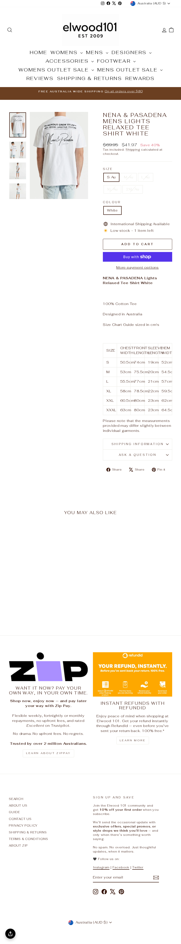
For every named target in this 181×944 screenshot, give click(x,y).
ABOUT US (18, 805)
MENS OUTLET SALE (128, 70)
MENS (95, 52)
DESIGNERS (129, 52)
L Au (145, 177)
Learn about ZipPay (48, 753)
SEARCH (16, 799)
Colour (112, 202)
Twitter (137, 867)
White (112, 210)
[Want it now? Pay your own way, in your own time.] (48, 666)
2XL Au (132, 189)
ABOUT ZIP (18, 845)
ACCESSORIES (67, 61)
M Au (128, 177)
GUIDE (14, 812)
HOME (38, 52)
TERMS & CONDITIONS (28, 839)
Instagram (101, 867)
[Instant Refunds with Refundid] (132, 674)
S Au (111, 177)
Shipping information (137, 444)
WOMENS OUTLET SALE (54, 70)
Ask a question (137, 455)
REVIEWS (39, 78)
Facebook (121, 867)
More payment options (137, 267)
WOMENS (65, 52)
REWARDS (140, 78)
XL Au (112, 189)
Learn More (133, 740)
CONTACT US (20, 819)
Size (108, 169)
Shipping (133, 150)
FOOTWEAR (114, 61)
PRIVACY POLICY (23, 825)
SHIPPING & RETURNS (89, 78)
